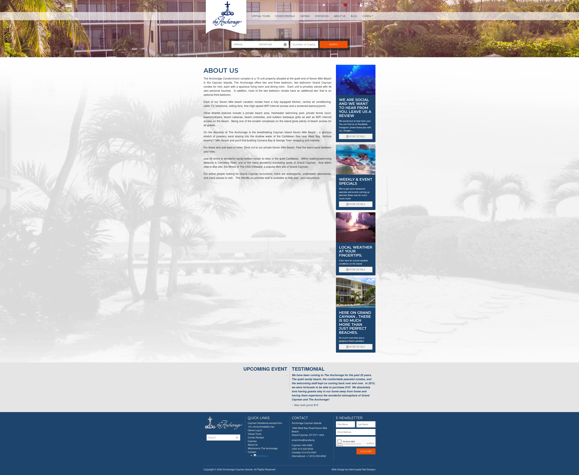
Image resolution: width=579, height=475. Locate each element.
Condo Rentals (285, 16)
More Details (356, 136)
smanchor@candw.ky (303, 440)
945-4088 (307, 445)
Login (356, 5)
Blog (354, 16)
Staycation (322, 16)
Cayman (305, 16)
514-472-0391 (309, 452)
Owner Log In (255, 430)
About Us (339, 16)
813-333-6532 (305, 448)
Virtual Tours (261, 16)
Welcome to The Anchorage (263, 448)
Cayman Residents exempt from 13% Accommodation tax (265, 424)
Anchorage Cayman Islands (226, 18)
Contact (367, 16)
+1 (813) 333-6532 (316, 456)
